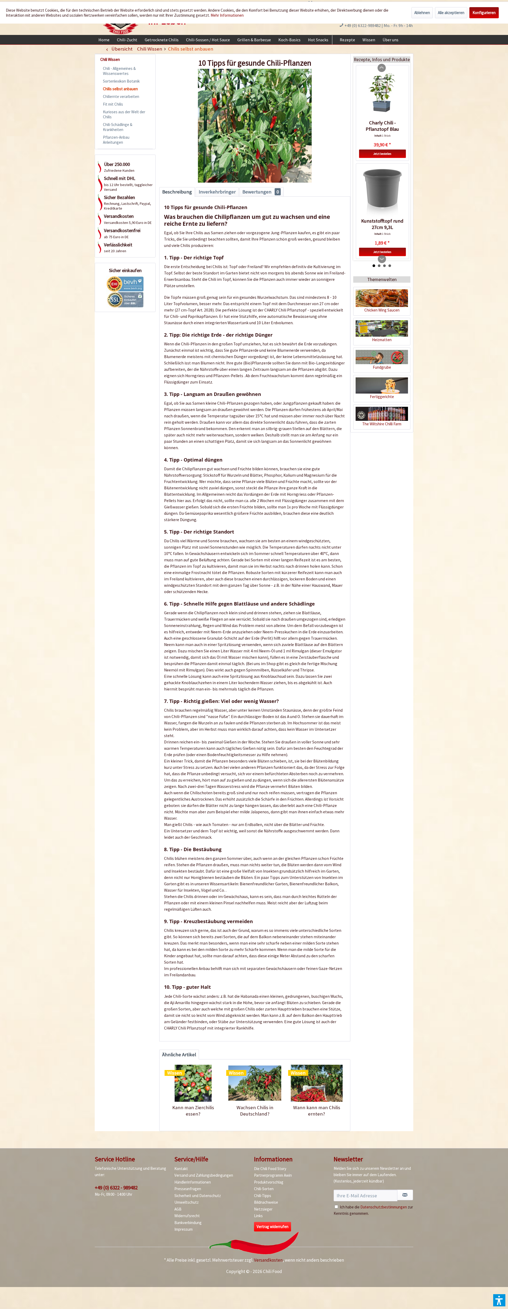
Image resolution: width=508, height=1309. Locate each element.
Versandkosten (268, 1260)
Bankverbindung (188, 1222)
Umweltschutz (186, 1202)
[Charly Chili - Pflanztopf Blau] (382, 94)
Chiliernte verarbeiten (121, 96)
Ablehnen (422, 12)
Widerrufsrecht (187, 1215)
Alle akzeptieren (451, 12)
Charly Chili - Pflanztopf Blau (382, 126)
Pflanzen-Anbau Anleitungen (116, 140)
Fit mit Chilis (113, 104)
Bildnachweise (266, 1202)
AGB (178, 1209)
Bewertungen (260, 192)
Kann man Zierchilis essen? (193, 1110)
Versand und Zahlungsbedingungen (203, 1175)
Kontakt (181, 1168)
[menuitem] (104, 39)
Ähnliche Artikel (179, 1054)
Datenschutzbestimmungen (383, 1206)
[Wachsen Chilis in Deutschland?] (254, 1083)
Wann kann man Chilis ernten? (316, 1110)
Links (258, 1215)
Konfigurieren (484, 12)
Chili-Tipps (262, 1195)
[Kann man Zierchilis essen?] (193, 1083)
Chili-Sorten (264, 1188)
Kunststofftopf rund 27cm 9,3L (382, 224)
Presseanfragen (187, 1188)
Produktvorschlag (268, 1182)
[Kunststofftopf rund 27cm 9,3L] (382, 192)
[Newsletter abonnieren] (405, 1195)
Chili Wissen (110, 59)
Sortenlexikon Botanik (121, 81)
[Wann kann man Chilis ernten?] (316, 1083)
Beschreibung (177, 192)
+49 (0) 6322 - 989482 (116, 1187)
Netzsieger (263, 1209)
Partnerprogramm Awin (273, 1175)
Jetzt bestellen (382, 154)
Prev (382, 68)
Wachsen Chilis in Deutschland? (255, 1110)
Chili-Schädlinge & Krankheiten (117, 127)
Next (382, 259)
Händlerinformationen (192, 1182)
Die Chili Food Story (270, 1168)
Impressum (183, 1229)
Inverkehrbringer (217, 192)
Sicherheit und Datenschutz (197, 1195)
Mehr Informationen (227, 15)
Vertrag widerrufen (272, 1226)
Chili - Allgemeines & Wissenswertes (119, 71)
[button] (499, 1300)
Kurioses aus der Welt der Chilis (124, 114)
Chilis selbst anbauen (120, 88)
